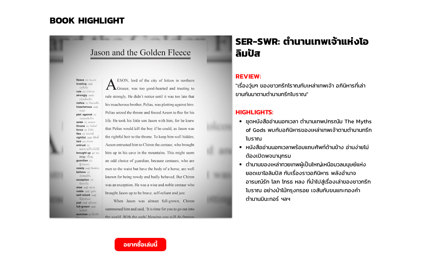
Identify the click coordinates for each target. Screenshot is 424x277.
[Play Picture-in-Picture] (211, 208)
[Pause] (58, 208)
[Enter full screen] (223, 208)
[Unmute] (69, 208)
